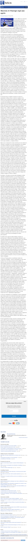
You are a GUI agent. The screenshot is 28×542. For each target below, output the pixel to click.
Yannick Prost (19, 516)
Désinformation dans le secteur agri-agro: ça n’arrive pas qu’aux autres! (13, 471)
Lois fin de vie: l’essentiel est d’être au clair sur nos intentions (11, 476)
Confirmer (23, 540)
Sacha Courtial (25, 499)
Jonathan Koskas (24, 493)
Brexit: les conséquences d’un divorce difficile (9, 445)
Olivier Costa (9, 486)
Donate (14, 416)
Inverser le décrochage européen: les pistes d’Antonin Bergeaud (12, 462)
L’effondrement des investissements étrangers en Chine (10, 524)
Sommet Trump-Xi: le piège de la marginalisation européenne (11, 499)
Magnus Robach (23, 522)
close (25, 401)
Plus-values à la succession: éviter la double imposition (10, 473)
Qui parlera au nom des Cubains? (7, 514)
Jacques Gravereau (14, 527)
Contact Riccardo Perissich (23, 437)
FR (26, 1)
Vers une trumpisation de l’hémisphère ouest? (9, 516)
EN (24, 1)
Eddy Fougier (3, 472)
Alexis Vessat (10, 484)
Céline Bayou (23, 455)
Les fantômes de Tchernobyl (6, 458)
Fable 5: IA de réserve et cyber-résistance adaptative (10, 498)
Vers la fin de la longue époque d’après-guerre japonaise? (11, 522)
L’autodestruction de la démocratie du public (8, 490)
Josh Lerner (14, 467)
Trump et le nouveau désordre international (8, 451)
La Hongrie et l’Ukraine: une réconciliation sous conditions (11, 532)
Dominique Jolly (22, 524)
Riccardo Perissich (4, 15)
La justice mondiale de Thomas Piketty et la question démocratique (12, 502)
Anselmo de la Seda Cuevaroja (17, 514)
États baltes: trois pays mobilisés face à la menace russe (10, 455)
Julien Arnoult (9, 518)
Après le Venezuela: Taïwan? (6, 527)
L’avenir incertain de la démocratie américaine (9, 492)
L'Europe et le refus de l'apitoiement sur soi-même (9, 449)
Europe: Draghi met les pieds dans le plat (8, 447)
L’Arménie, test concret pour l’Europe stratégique (9, 531)
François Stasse (24, 476)
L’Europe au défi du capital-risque (7, 467)
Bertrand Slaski (15, 510)
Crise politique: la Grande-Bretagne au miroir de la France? (11, 448)
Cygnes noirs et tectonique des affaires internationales (10, 509)
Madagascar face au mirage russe (7, 510)
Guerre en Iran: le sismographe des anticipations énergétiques (12, 465)
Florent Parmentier (24, 532)
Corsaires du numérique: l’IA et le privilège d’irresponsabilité (11, 493)
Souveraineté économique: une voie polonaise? (9, 457)
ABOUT (21, 1)
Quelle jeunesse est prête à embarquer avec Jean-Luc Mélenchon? (12, 481)
